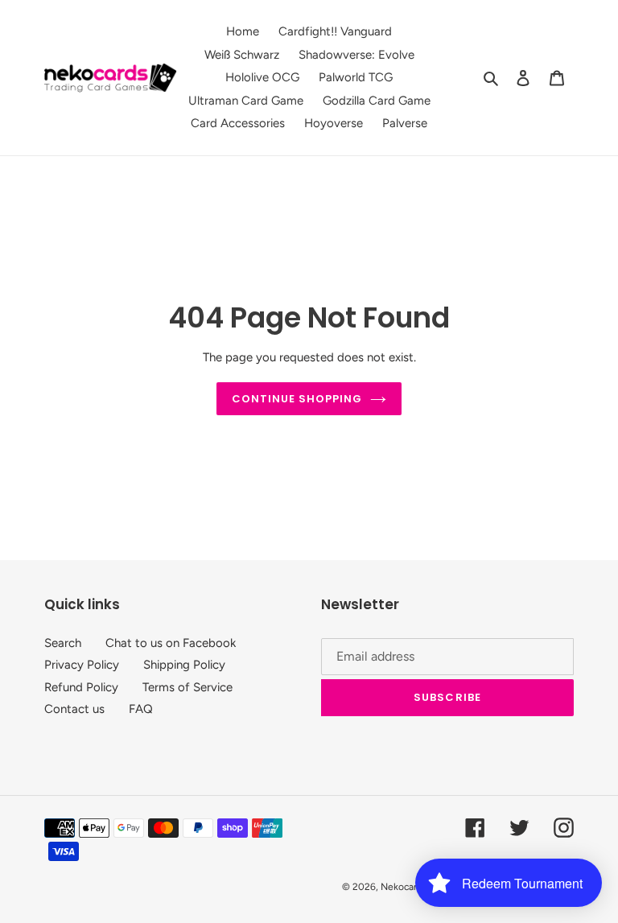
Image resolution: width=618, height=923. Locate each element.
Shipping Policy (184, 664)
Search (62, 643)
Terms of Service (187, 687)
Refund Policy (81, 687)
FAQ (141, 709)
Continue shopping (297, 398)
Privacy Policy (81, 664)
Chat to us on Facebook (170, 643)
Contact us (74, 709)
